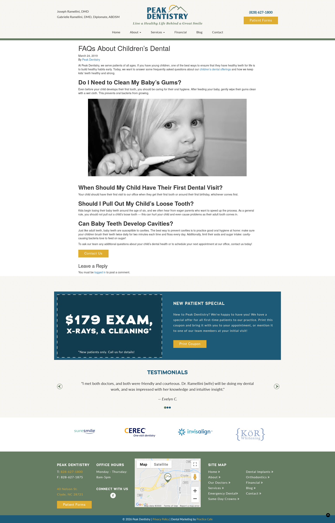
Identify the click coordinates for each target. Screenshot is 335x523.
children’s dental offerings (215, 69)
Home (116, 32)
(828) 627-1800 (261, 12)
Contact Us (93, 253)
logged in (100, 272)
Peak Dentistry (91, 59)
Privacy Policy (161, 519)
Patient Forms (261, 20)
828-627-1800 (72, 471)
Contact (217, 32)
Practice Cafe (204, 519)
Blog (199, 32)
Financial (180, 32)
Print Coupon (189, 343)
